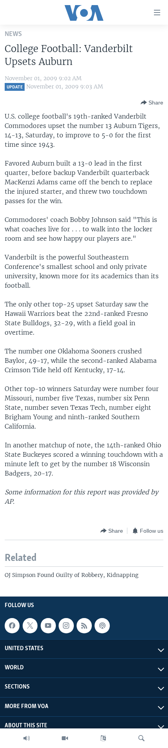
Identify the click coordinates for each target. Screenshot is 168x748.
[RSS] (84, 625)
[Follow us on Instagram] (66, 625)
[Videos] (65, 738)
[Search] (141, 738)
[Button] (152, 102)
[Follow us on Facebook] (12, 625)
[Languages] (103, 738)
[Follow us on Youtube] (48, 625)
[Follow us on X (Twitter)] (30, 625)
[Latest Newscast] (26, 738)
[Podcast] (102, 625)
